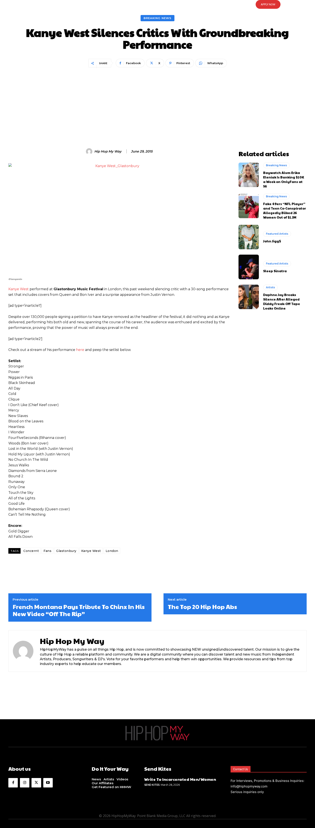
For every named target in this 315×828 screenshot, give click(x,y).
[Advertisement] (157, 101)
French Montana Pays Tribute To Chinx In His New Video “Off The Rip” (79, 610)
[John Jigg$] (248, 237)
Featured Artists (277, 233)
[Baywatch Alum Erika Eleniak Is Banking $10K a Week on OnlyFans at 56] (248, 175)
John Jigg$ (272, 241)
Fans (47, 551)
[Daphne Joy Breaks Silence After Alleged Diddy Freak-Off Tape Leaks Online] (248, 297)
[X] (36, 782)
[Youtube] (48, 782)
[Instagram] (24, 782)
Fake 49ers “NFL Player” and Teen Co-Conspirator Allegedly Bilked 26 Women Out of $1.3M (284, 210)
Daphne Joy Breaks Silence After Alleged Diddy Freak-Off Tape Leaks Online (281, 301)
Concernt (31, 551)
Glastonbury (66, 551)
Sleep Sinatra (275, 271)
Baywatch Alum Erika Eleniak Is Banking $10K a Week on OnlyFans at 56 (283, 179)
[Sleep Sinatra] (248, 267)
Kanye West (18, 289)
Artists (270, 287)
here (80, 350)
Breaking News (157, 18)
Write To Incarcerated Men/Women (180, 779)
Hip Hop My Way (108, 151)
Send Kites (152, 784)
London (112, 551)
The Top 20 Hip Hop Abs (202, 606)
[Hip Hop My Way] (90, 151)
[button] (157, 4)
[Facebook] (13, 782)
